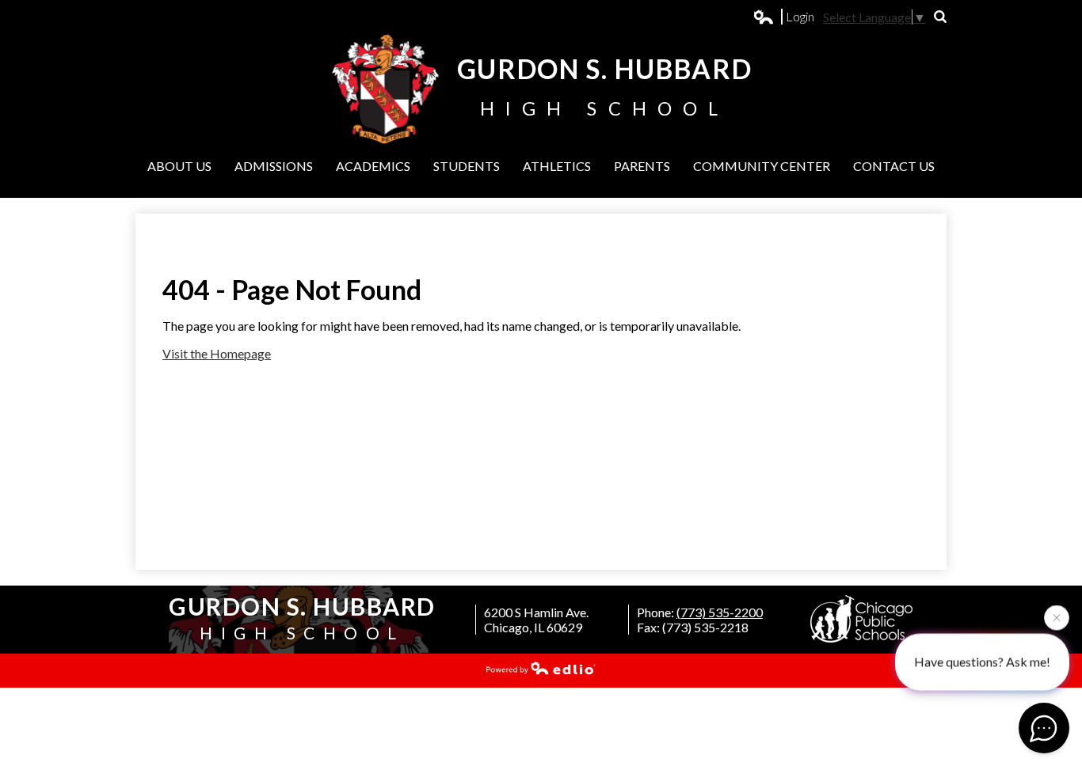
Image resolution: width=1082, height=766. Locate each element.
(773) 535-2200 (719, 612)
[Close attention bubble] (1056, 617)
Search (940, 16)
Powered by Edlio (541, 668)
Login (784, 17)
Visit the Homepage (216, 353)
